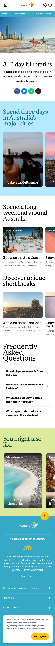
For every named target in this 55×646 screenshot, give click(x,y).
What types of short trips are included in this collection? (23, 413)
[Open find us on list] (49, 598)
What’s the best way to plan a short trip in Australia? (24, 399)
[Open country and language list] (49, 588)
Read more (27, 576)
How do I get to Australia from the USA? (24, 373)
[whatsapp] (31, 91)
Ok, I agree (40, 636)
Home (4, 14)
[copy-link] (38, 91)
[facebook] (17, 91)
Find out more (30, 622)
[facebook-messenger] (24, 91)
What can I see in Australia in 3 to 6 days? (24, 386)
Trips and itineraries (21, 14)
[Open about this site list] (49, 608)
